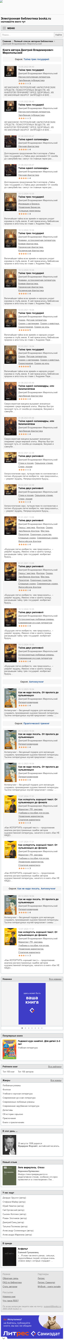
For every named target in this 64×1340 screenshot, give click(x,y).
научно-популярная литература (34, 77)
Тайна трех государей (36, 59)
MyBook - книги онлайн (49, 1286)
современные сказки (47, 538)
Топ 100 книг (9, 1071)
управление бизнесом (29, 207)
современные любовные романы (18, 1102)
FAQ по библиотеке (12, 1282)
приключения (9, 1118)
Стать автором (10, 1286)
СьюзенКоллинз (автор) (14, 1214)
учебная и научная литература (17, 1093)
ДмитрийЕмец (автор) (13, 1222)
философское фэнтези (29, 541)
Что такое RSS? (11, 1300)
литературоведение (28, 702)
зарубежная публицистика (31, 80)
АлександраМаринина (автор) (17, 1234)
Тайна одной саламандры (33, 139)
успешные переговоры (29, 210)
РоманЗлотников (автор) (15, 1218)
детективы (8, 1110)
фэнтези (7, 1089)
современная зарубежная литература (21, 1106)
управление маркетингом (30, 816)
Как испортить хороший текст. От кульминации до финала (37, 801)
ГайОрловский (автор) (13, 1210)
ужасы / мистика (26, 527)
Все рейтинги (54, 1066)
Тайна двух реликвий (30, 456)
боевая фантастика (28, 243)
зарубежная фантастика (30, 396)
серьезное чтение (44, 463)
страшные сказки (27, 538)
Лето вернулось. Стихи (31, 1167)
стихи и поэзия (25, 463)
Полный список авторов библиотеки (33, 41)
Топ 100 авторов (25, 1071)
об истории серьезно (13, 1114)
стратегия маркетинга (29, 819)
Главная (7, 41)
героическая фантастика (30, 247)
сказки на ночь (41, 327)
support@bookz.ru (52, 1306)
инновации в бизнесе (28, 204)
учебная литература (27, 1047)
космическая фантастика (31, 250)
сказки (21, 320)
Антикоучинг (36, 681)
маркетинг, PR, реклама (30, 809)
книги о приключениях (13, 1122)
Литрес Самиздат (46, 1282)
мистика (45, 531)
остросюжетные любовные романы (36, 619)
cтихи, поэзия (25, 466)
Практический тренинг (36, 723)
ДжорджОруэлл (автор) (14, 1198)
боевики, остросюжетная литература (36, 240)
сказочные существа (40, 534)
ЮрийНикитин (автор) (13, 1206)
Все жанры (56, 1080)
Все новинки (55, 979)
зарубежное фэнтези (28, 531)
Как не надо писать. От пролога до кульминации (38, 694)
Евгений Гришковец (28, 1252)
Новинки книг (9, 1296)
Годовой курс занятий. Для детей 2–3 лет (39, 1042)
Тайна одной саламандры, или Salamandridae (36, 387)
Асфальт (23, 1248)
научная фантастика (28, 146)
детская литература (36, 320)
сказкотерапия (25, 327)
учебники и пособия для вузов (33, 813)
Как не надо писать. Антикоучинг (36, 888)
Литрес (41, 1278)
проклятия (23, 534)
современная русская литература (19, 1098)
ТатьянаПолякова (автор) (15, 1226)
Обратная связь (10, 1278)
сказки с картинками (28, 323)
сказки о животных (49, 323)
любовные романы (12, 1085)
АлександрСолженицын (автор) (18, 1230)
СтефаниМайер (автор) (14, 1202)
